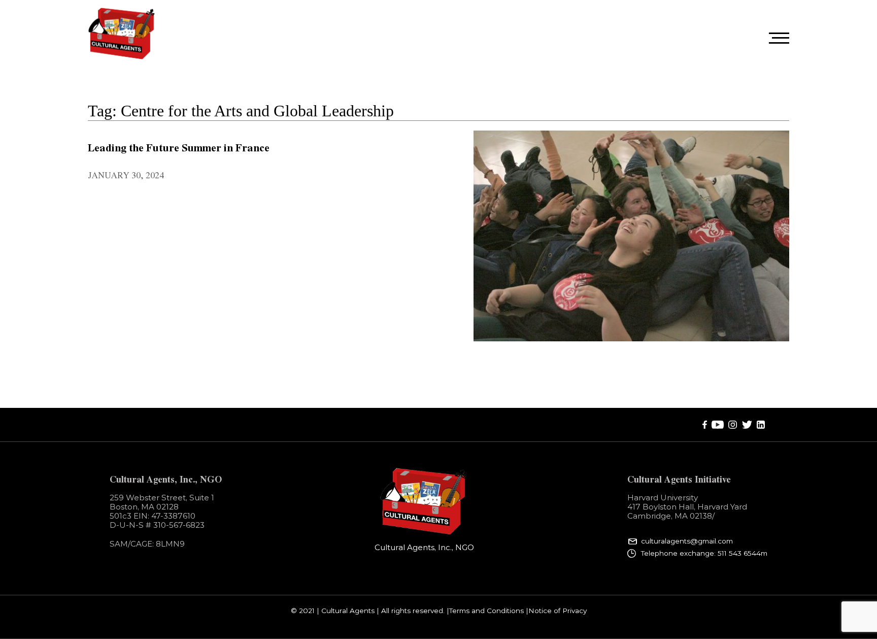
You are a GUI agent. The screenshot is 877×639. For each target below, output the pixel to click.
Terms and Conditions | (488, 611)
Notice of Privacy (557, 611)
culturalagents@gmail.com (687, 541)
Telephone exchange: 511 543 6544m (704, 553)
